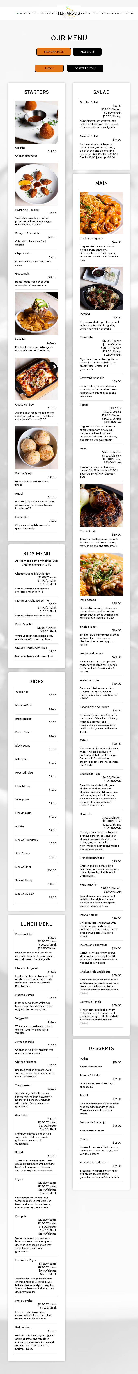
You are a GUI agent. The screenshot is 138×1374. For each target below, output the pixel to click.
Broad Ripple (50, 52)
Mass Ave (83, 52)
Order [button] (34, 13)
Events (44, 13)
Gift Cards (116, 13)
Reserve (53, 13)
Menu (19, 13)
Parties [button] (85, 13)
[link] (69, 12)
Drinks (26, 13)
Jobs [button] (93, 13)
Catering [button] (103, 13)
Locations (128, 13)
